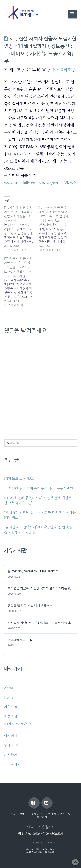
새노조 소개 (49, 814)
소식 (13, 814)
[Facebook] (34, 803)
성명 (22, 814)
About (9, 688)
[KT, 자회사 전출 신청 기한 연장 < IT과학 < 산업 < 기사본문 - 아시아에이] (21, 228)
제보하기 (10, 755)
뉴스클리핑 (61, 70)
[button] (72, 14)
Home (8, 697)
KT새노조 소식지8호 (19, 479)
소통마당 (10, 716)
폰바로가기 (12, 764)
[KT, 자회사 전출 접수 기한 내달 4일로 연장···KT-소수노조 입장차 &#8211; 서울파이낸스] (55, 228)
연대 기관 (11, 745)
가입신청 (10, 707)
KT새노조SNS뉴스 (17, 724)
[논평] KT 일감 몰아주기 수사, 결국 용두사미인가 (40, 488)
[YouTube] (47, 803)
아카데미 (10, 736)
